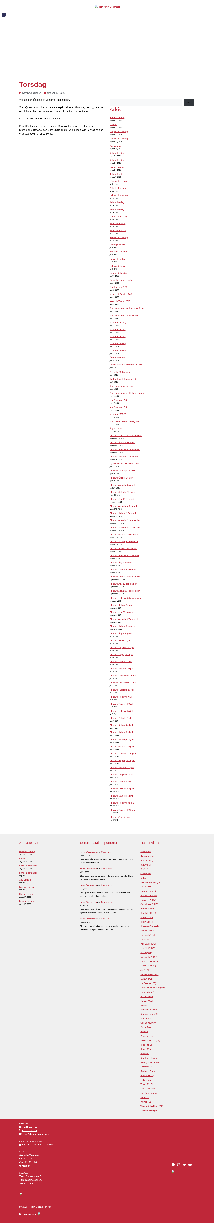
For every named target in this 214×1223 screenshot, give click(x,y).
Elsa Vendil (145, 886)
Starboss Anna (147, 1071)
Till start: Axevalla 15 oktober (124, 534)
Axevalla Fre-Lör (118, 230)
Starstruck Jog (147, 1075)
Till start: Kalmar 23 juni (121, 732)
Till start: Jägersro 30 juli (122, 647)
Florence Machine (149, 891)
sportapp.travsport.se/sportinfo (37, 1144)
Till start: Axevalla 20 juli (121, 668)
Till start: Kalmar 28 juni (121, 725)
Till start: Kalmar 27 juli (121, 661)
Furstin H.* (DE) (148, 900)
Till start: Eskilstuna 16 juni (123, 753)
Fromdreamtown (148, 895)
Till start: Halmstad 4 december (125, 449)
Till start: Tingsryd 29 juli (121, 654)
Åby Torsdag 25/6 (118, 287)
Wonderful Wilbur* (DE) (151, 1106)
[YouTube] (190, 1165)
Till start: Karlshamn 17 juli (123, 682)
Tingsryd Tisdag (117, 259)
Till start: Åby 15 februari (122, 499)
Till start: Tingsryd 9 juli (121, 697)
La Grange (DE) (148, 983)
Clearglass (106, 852)
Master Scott (146, 996)
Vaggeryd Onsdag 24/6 (121, 294)
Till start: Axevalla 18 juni (122, 746)
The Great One (147, 1088)
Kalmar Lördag (117, 202)
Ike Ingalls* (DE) (148, 935)
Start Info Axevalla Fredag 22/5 (125, 421)
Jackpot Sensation (149, 961)
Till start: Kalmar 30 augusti (123, 605)
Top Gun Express (148, 1093)
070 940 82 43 (29, 1130)
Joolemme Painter (149, 974)
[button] (4, 15)
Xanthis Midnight (148, 1110)
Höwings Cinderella (149, 926)
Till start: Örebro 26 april (121, 477)
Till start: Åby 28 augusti (121, 612)
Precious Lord (147, 1036)
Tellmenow (145, 1080)
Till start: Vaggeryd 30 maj (122, 810)
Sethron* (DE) (147, 1066)
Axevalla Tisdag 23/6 (120, 301)
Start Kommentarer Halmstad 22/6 (127, 308)
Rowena (144, 1053)
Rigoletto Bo (146, 1044)
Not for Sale (146, 1018)
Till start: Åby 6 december (122, 442)
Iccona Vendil (147, 930)
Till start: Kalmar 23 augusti (123, 626)
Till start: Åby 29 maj (120, 817)
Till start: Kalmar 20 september (125, 576)
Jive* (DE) (145, 970)
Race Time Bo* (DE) (150, 1040)
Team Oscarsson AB (40, 1206)
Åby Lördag (115, 146)
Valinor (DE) (146, 1102)
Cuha (143, 878)
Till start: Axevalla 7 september (125, 591)
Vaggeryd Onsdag (118, 273)
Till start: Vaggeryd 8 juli (121, 704)
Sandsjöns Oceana (149, 1062)
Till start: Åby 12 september (123, 583)
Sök (189, 102)
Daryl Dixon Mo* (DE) (151, 882)
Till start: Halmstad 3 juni (122, 788)
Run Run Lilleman (149, 1058)
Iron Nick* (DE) (147, 948)
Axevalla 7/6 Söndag (120, 372)
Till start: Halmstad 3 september (125, 598)
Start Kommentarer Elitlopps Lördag (127, 393)
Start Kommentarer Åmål (122, 386)
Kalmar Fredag (117, 153)
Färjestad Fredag (118, 181)
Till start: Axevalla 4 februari (123, 506)
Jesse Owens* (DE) (150, 965)
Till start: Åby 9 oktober (121, 562)
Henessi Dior (146, 917)
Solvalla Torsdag (118, 188)
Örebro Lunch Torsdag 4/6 (123, 379)
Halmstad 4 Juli (117, 266)
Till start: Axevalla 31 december (125, 520)
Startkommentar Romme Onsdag (126, 364)
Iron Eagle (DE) (148, 943)
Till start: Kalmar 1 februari (123, 513)
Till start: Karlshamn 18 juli (123, 675)
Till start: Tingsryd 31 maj (122, 803)
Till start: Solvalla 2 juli (120, 718)
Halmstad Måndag (119, 195)
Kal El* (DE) (146, 979)
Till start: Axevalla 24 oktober (124, 456)
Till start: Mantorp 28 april (122, 470)
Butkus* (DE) (146, 860)
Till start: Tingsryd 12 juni (122, 774)
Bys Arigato (145, 864)
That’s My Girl (147, 1084)
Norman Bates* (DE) (150, 1014)
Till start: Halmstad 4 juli (121, 711)
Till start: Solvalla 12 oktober (123, 548)
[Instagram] (179, 1165)
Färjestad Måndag (119, 131)
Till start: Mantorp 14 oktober (124, 541)
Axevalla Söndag (118, 223)
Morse (143, 1005)
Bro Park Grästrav (118, 251)
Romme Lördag (117, 117)
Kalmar (113, 124)
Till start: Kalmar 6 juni (120, 781)
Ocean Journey (148, 1023)
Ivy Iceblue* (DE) (148, 957)
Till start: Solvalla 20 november (125, 527)
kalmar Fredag (117, 167)
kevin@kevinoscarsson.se (36, 1134)
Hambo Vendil (147, 908)
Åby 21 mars (116, 428)
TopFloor (144, 1097)
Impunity (144, 939)
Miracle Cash (146, 1001)
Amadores (145, 851)
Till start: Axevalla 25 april (122, 485)
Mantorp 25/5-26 (118, 414)
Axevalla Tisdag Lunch (121, 280)
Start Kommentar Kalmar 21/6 (124, 315)
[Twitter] (184, 1165)
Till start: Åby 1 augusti (121, 633)
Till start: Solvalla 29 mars (122, 492)
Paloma (144, 1031)
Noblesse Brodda (148, 1009)
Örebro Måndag (118, 357)
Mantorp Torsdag (118, 322)
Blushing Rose (147, 856)
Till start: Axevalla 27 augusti (124, 619)
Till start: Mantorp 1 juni (121, 795)
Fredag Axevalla (117, 244)
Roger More (146, 1049)
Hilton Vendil (146, 922)
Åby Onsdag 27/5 (118, 400)
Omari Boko (146, 1027)
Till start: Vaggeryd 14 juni (122, 760)
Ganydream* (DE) (149, 904)
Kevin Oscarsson (88, 852)
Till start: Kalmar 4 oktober (123, 569)
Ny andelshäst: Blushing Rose (124, 463)
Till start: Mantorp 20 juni (122, 739)
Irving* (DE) (146, 952)
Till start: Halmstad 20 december (126, 435)
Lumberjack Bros (148, 992)
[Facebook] (173, 1165)
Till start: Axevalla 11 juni (122, 767)
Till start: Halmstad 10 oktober (124, 555)
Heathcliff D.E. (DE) (150, 913)
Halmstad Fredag (118, 216)
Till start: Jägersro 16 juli (122, 689)
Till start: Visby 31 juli (120, 640)
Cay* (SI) (144, 869)
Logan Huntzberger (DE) (152, 987)
